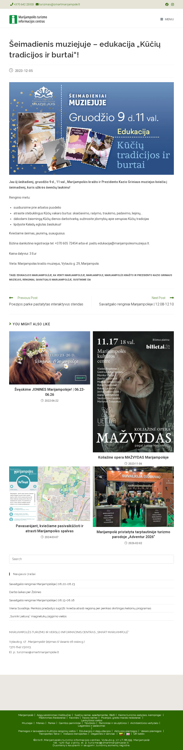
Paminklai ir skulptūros (113, 723)
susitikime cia (82, 279)
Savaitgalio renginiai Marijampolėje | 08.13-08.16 (42, 600)
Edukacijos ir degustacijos (95, 731)
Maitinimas (45, 717)
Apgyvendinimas (47, 715)
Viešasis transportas (75, 733)
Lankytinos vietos (91, 720)
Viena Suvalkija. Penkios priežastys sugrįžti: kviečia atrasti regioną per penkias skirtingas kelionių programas (80, 608)
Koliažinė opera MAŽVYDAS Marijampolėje (133, 457)
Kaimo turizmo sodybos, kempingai (139, 715)
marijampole (94, 275)
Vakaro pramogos (151, 731)
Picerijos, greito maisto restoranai (121, 717)
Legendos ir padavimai (91, 725)
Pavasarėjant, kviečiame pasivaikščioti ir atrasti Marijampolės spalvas (49, 528)
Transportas (46, 733)
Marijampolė (25, 715)
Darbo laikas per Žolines (25, 592)
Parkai (51, 723)
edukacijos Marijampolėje (34, 275)
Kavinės (74, 717)
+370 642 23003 (23, 4)
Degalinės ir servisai (103, 733)
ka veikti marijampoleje (69, 275)
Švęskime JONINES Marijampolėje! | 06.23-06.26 (50, 391)
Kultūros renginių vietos (61, 731)
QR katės (138, 733)
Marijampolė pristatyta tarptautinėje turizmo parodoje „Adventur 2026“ (133, 534)
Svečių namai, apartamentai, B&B (95, 715)
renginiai (28, 279)
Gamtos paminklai (70, 723)
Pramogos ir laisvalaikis (32, 731)
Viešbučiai (64, 715)
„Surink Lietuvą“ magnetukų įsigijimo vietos (38, 616)
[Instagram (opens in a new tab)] (172, 4)
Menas (40, 723)
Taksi (56, 733)
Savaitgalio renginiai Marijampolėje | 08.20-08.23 (42, 584)
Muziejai (27, 723)
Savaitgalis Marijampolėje (54, 279)
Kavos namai (90, 717)
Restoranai (59, 717)
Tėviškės (89, 723)
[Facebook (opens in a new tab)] (167, 4)
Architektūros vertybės (144, 723)
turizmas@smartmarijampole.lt (59, 4)
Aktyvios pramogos (125, 731)
